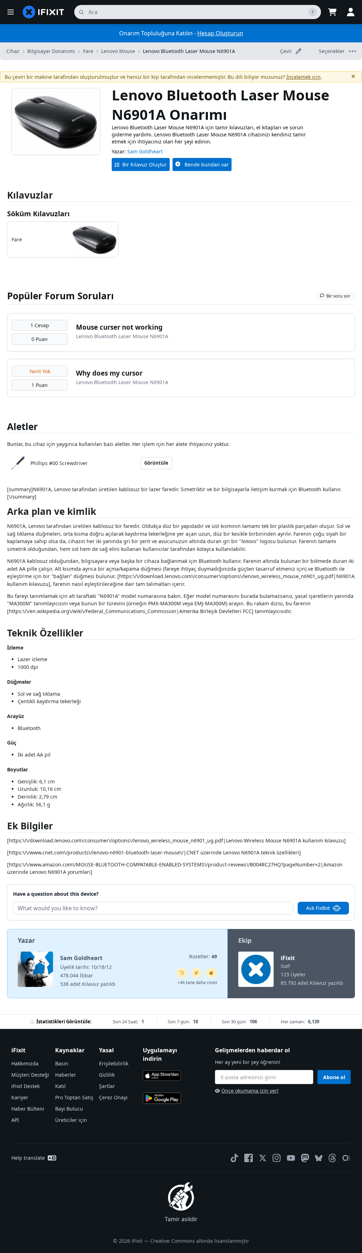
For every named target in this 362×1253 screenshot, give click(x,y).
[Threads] (332, 1158)
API (15, 1120)
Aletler (22, 426)
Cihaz (12, 51)
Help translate (28, 1157)
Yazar (26, 940)
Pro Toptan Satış (74, 1097)
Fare (88, 51)
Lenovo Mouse (118, 51)
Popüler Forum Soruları (60, 295)
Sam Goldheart (145, 151)
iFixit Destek (25, 1086)
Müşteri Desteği (30, 1074)
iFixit (288, 958)
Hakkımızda (25, 1063)
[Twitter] (262, 1158)
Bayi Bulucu (69, 1108)
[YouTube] (291, 1158)
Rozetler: (203, 956)
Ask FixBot (318, 908)
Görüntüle (156, 463)
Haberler (65, 1074)
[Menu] (10, 12)
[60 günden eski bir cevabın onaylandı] (181, 972)
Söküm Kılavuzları (38, 213)
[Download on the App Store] (162, 1075)
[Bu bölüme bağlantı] (3, 513)
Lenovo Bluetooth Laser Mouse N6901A (189, 51)
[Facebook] (248, 1158)
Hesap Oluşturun (220, 33)
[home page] (43, 12)
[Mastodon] (305, 1158)
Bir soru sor (338, 296)
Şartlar (107, 1086)
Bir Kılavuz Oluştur (144, 164)
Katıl (60, 1086)
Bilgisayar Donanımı (51, 51)
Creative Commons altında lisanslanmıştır (199, 1240)
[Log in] (351, 12)
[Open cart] (332, 12)
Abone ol (334, 1077)
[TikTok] (234, 1158)
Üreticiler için (71, 1120)
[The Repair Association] (346, 1158)
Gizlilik (107, 1074)
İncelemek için (303, 76)
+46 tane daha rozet (197, 983)
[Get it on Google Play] (162, 1098)
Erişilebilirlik (113, 1063)
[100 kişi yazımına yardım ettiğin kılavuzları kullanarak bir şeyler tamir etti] (196, 972)
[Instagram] (277, 1158)
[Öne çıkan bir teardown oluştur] (211, 972)
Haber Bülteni (27, 1108)
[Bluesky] (318, 1158)
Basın (61, 1063)
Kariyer (19, 1097)
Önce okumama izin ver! (250, 1090)
